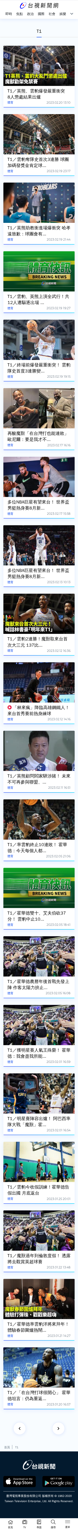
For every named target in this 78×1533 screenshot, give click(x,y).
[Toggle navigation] (67, 1522)
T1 (16, 1447)
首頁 (7, 1447)
